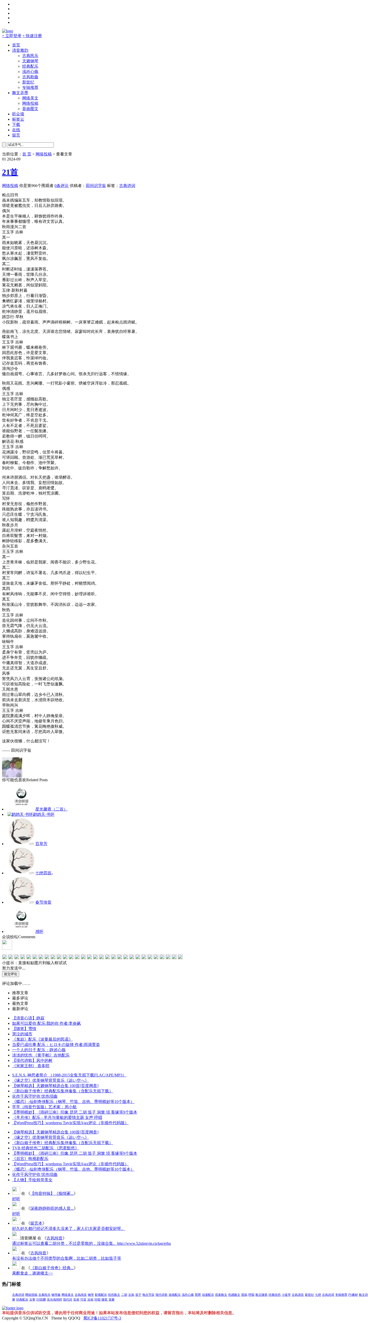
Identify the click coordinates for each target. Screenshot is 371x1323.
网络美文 (30, 98)
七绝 (318, 1295)
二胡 (124, 1295)
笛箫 (112, 1299)
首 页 (26, 154)
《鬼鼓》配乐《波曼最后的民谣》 (42, 1039)
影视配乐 (101, 1295)
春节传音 (43, 902)
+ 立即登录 (11, 36)
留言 (16, 135)
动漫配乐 (208, 1295)
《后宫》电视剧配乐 (30, 1158)
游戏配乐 (175, 1295)
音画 (76, 1299)
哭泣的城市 (22, 1034)
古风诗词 (328, 1295)
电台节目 (148, 1295)
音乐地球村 (54, 1299)
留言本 (36, 1223)
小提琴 (286, 1295)
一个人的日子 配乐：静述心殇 (39, 1050)
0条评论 (62, 185)
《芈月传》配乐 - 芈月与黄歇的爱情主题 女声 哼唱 (57, 1117)
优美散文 (221, 1295)
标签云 (18, 119)
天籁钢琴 (30, 61)
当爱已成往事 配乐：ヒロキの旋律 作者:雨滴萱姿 (56, 1044)
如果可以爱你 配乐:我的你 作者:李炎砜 (46, 1023)
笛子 (138, 1295)
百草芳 (41, 844)
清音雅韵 (20, 50)
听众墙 (18, 114)
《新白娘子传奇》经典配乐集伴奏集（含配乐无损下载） (62, 1091)
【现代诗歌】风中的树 (32, 1060)
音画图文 (30, 108)
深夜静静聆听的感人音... (52, 1208)
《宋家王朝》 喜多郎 (30, 1066)
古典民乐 (30, 55)
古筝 (32, 1299)
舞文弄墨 (20, 93)
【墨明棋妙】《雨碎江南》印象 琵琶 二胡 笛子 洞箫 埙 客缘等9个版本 (74, 1112)
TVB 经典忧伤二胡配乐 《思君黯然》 (45, 1148)
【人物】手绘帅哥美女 (32, 1180)
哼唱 (251, 1295)
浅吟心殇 (30, 71)
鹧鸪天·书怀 (44, 814)
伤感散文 (234, 1295)
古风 (131, 1295)
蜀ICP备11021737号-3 (102, 1318)
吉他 (90, 1299)
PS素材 (353, 1295)
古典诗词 (127, 185)
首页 (16, 45)
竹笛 (83, 1299)
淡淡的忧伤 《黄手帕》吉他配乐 (41, 1055)
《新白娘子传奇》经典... (52, 1268)
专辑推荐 (30, 87)
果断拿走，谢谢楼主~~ (32, 1273)
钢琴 (91, 1295)
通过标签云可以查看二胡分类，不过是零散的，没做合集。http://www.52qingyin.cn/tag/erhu (91, 1243)
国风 (244, 1295)
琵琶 (198, 1295)
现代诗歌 (161, 1295)
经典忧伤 (275, 1295)
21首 (10, 172)
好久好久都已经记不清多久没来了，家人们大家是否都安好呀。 (68, 1228)
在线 (16, 130)
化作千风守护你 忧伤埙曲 (35, 1096)
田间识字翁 (96, 185)
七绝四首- (44, 873)
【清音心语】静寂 (28, 1018)
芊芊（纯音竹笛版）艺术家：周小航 (44, 1107)
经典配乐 (30, 66)
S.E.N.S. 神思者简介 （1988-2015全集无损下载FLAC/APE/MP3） (69, 1075)
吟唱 (97, 1299)
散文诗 (363, 1295)
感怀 (39, 931)
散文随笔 (261, 1295)
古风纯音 (54, 1238)
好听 (16, 1199)
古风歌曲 (30, 77)
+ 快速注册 (32, 36)
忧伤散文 (114, 1295)
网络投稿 (30, 103)
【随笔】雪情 (24, 1029)
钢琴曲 (56, 1295)
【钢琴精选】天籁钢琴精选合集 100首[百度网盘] (55, 1086)
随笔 (104, 1299)
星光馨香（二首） (51, 809)
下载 (16, 124)
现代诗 (67, 1299)
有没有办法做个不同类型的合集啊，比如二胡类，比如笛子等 (66, 1258)
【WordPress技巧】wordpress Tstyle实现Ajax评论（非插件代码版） (70, 1123)
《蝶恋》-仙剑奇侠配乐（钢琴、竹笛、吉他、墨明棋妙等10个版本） (73, 1101)
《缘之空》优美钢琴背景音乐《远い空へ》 (50, 1080)
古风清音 (298, 1295)
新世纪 (28, 82)
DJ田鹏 (41, 1299)
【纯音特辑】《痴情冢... (52, 1193)
